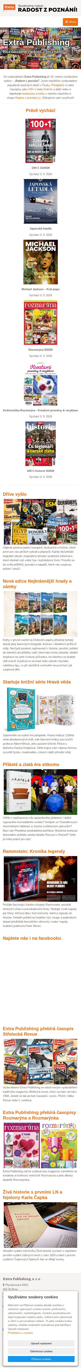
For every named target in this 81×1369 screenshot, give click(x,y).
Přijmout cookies (41, 1359)
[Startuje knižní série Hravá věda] (40, 709)
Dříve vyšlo (15, 494)
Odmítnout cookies (41, 1351)
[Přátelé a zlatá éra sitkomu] (40, 791)
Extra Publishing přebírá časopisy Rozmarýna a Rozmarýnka (39, 1115)
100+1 (32, 89)
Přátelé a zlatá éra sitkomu (31, 764)
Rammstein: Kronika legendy (34, 851)
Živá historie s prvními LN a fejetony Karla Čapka (32, 1194)
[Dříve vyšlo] (40, 521)
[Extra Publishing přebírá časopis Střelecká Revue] (40, 1061)
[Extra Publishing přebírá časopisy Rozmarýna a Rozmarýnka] (40, 1145)
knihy (41, 93)
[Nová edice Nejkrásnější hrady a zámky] (40, 613)
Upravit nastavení (41, 1343)
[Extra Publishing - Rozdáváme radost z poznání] (40, 8)
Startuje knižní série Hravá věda (37, 681)
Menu (72, 21)
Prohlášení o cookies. (21, 1332)
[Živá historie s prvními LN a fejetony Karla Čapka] (40, 1224)
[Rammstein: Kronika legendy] (40, 878)
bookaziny (28, 93)
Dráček (48, 89)
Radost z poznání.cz (28, 97)
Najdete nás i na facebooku (32, 938)
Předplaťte (57, 85)
